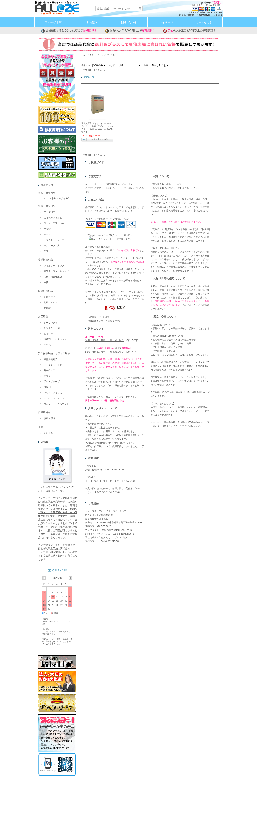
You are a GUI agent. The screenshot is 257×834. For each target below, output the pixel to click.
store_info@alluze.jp (123, 533)
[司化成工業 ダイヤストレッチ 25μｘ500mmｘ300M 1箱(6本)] (97, 118)
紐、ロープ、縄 (52, 245)
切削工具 (48, 433)
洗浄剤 (47, 387)
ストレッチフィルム (59, 198)
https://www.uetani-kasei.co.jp (117, 530)
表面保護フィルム (53, 217)
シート (47, 234)
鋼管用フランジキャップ (56, 271)
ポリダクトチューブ (54, 240)
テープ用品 (49, 212)
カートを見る (204, 22)
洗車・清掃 (49, 418)
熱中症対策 (49, 370)
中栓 (46, 282)
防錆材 (47, 308)
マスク (47, 376)
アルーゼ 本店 (53, 22)
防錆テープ (49, 297)
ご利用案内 (90, 22)
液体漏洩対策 (50, 359)
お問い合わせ (128, 22)
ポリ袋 (47, 229)
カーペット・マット (54, 398)
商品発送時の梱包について (166, 188)
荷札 (46, 251)
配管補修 (48, 333)
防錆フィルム (50, 302)
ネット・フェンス (53, 393)
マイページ (166, 22)
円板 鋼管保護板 (53, 276)
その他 (47, 345)
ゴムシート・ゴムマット (56, 404)
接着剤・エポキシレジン (56, 339)
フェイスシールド (53, 365)
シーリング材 (50, 322)
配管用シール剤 (52, 328)
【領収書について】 (95, 321)
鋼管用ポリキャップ (54, 265)
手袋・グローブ (52, 381)
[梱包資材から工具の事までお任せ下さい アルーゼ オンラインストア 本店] (57, 14)
